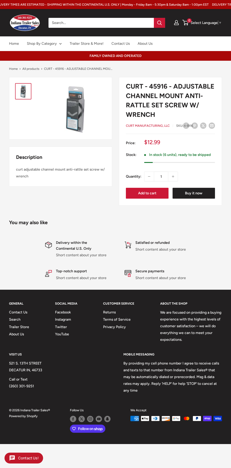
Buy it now (193, 193)
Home (14, 43)
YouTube (62, 334)
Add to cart (147, 193)
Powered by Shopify (23, 416)
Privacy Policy (114, 327)
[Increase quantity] (173, 176)
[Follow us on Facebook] (73, 419)
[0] (185, 22)
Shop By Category (42, 43)
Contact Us (120, 43)
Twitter (61, 327)
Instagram (63, 319)
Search (15, 319)
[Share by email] (212, 125)
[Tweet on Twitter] (203, 125)
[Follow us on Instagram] (90, 419)
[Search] (159, 23)
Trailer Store (19, 327)
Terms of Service (117, 319)
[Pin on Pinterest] (195, 125)
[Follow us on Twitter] (82, 419)
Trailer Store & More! (87, 43)
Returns (109, 312)
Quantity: (133, 176)
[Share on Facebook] (186, 125)
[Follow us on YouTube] (99, 419)
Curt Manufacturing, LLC (148, 126)
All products (30, 69)
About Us (145, 43)
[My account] (176, 22)
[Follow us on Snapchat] (107, 419)
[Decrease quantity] (149, 176)
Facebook (63, 312)
